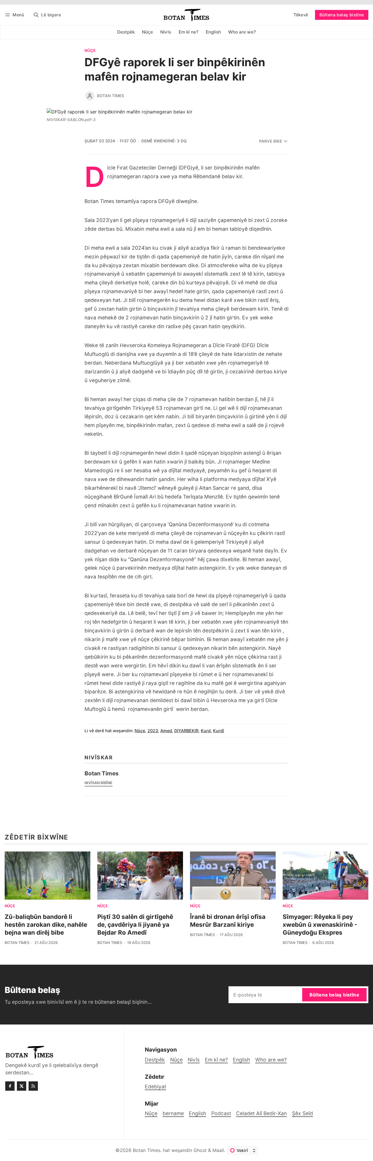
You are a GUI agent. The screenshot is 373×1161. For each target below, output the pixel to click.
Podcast (221, 1113)
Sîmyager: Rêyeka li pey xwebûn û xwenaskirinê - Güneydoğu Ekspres (320, 924)
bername (173, 1113)
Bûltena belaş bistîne (341, 14)
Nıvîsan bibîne (98, 783)
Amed (166, 730)
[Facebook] (10, 1086)
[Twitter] (21, 1086)
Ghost (200, 1150)
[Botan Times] (90, 96)
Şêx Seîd (302, 1113)
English (197, 1113)
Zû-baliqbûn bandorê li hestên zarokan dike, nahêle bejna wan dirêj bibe (46, 924)
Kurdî (218, 730)
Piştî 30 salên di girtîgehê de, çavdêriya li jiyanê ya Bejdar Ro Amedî (135, 924)
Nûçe (90, 51)
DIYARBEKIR (186, 730)
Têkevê (300, 14)
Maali (218, 1150)
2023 (152, 730)
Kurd (206, 730)
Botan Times (110, 95)
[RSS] (33, 1086)
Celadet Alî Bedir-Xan (261, 1113)
